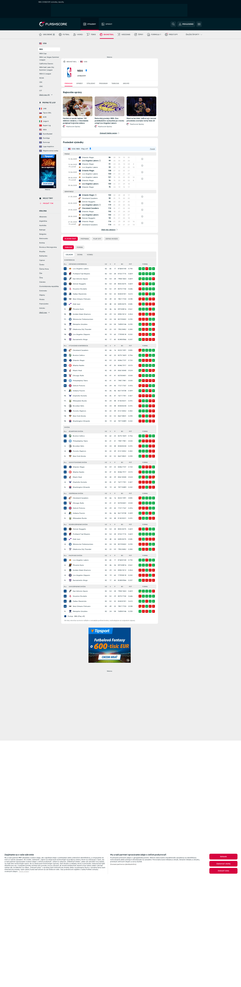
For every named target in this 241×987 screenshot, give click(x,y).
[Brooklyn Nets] (70, 405)
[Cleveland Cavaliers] (70, 350)
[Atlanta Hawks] (70, 365)
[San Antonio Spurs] (70, 278)
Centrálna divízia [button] (76, 493)
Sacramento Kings (80, 339)
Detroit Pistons (79, 386)
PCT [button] (130, 264)
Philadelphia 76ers (80, 380)
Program (103, 83)
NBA (41, 49)
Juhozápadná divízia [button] (77, 586)
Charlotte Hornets (80, 396)
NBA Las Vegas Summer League (49, 58)
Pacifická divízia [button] (75, 555)
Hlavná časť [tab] (70, 239)
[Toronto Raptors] (70, 411)
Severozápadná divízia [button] (78, 524)
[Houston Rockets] (70, 288)
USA (85, 62)
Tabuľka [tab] (68, 247)
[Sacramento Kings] (70, 339)
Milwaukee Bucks (80, 401)
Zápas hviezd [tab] (112, 239)
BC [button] (122, 264)
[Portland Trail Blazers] (70, 273)
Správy (79, 83)
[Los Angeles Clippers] (70, 334)
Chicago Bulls (78, 375)
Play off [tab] (97, 239)
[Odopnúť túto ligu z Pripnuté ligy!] (86, 70)
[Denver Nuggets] (70, 283)
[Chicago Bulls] (70, 375)
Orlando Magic (79, 360)
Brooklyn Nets (78, 406)
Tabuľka (115, 83)
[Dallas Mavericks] (70, 294)
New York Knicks (79, 416)
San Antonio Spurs (80, 279)
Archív (126, 83)
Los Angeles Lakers (81, 269)
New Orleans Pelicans (81, 299)
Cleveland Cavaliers (80, 350)
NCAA (41, 78)
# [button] (64, 264)
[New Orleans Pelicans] (70, 299)
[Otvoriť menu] (199, 24)
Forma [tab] (80, 247)
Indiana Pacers (79, 391)
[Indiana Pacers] (70, 390)
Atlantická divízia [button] (76, 431)
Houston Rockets (80, 289)
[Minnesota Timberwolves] (70, 319)
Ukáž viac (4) (44, 95)
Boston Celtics (79, 355)
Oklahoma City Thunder (82, 329)
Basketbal (72, 62)
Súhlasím (223, 857)
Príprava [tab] (85, 239)
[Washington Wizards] (70, 421)
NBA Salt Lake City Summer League (46, 68)
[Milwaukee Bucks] (70, 400)
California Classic (46, 63)
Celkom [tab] (69, 255)
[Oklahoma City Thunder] (70, 329)
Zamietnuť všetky (223, 864)
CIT (40, 90)
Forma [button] (145, 264)
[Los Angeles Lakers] (70, 268)
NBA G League (45, 74)
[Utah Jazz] (70, 304)
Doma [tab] (79, 255)
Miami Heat (77, 370)
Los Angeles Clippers (81, 334)
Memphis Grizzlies (80, 324)
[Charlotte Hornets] (70, 395)
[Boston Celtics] (70, 355)
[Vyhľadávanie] (173, 24)
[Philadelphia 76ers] (70, 380)
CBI (40, 82)
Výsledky (91, 83)
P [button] (114, 264)
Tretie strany (24, 871)
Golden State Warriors (82, 314)
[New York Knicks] (70, 416)
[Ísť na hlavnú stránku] (55, 24)
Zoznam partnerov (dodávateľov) (123, 864)
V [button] (110, 264)
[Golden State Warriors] (70, 314)
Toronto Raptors (79, 411)
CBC (41, 86)
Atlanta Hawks (78, 365)
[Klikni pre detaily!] (109, 159)
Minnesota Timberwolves (83, 319)
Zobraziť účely (223, 871)
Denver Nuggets (79, 284)
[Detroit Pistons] (70, 385)
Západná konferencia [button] (78, 264)
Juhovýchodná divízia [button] (78, 462)
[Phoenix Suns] (70, 309)
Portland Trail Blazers (81, 274)
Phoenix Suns (78, 309)
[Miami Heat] (70, 370)
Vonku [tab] (90, 255)
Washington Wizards (81, 421)
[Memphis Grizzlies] (70, 324)
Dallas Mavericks (80, 294)
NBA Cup (43, 53)
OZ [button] (106, 264)
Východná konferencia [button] (78, 346)
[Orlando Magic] (70, 360)
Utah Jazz (76, 304)
